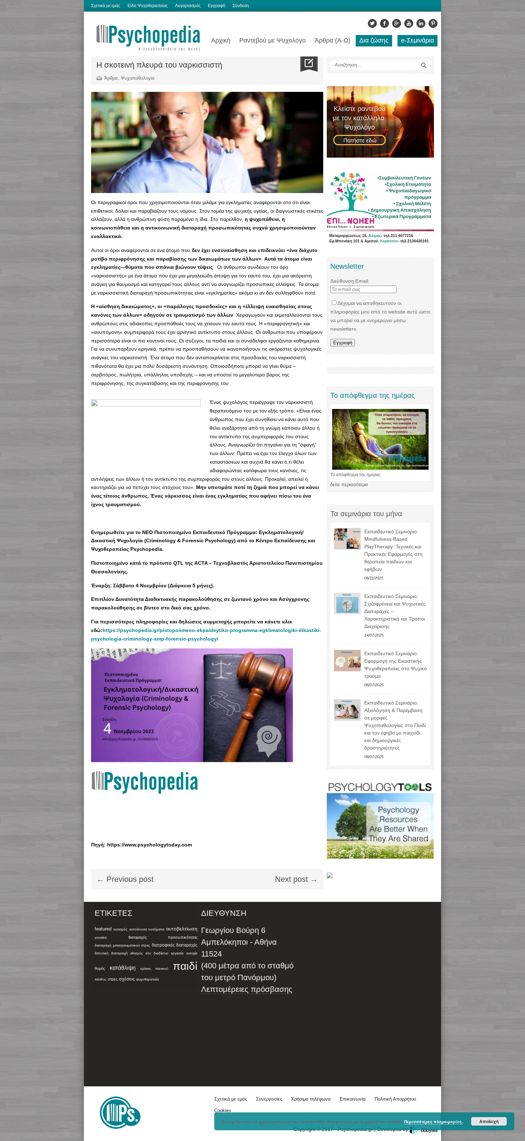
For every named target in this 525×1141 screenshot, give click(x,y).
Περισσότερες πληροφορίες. (433, 1121)
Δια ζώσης (374, 40)
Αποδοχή (489, 1121)
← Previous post (125, 879)
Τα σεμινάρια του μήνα (366, 514)
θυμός (100, 968)
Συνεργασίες (269, 1099)
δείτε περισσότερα (349, 484)
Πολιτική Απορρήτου (395, 1099)
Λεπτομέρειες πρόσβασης (246, 989)
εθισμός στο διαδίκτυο (149, 953)
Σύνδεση (240, 5)
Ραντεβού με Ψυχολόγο (272, 40)
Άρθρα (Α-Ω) (332, 40)
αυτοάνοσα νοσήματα (147, 929)
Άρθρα (111, 78)
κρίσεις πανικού (154, 968)
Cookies (222, 1110)
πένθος (100, 979)
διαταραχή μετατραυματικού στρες (122, 945)
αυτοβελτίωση (182, 929)
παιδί (185, 966)
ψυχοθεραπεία (147, 979)
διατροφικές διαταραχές (175, 945)
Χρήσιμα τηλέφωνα (311, 1099)
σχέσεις (127, 979)
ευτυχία (192, 953)
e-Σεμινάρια (417, 40)
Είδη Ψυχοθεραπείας (148, 5)
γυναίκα (101, 937)
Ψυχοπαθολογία (138, 78)
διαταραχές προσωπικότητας (163, 937)
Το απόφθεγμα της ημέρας (355, 474)
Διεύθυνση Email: (349, 281)
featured (103, 929)
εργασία (177, 953)
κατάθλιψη (123, 967)
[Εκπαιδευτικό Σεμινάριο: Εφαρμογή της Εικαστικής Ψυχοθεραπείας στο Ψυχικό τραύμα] (347, 660)
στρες (113, 979)
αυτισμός (120, 929)
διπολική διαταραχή (111, 953)
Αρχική (220, 40)
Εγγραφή (216, 5)
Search (424, 65)
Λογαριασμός (188, 5)
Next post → (296, 879)
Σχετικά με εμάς (105, 5)
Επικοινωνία (353, 1099)
